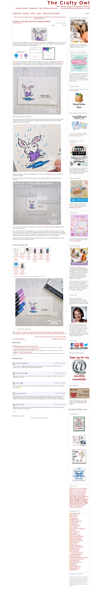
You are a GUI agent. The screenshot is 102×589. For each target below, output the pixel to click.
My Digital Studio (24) (76, 539)
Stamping (63, 336)
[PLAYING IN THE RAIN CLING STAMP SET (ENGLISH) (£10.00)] (16, 247)
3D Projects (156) (75, 513)
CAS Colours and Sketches (47, 333)
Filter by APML (55, 13)
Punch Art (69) (74, 551)
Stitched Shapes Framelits (75, 504)
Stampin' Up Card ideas (39, 332)
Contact (39, 13)
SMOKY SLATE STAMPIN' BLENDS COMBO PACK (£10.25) (22, 271)
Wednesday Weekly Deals (75, 507)
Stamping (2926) (75, 560)
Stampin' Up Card (27, 332)
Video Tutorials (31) (76, 566)
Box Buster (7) (74, 515)
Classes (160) (74, 522)
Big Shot (71, 489)
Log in (87, 13)
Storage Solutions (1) (76, 562)
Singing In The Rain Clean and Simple (22, 352)
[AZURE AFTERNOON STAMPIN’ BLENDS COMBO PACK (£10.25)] (48, 247)
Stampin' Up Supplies (51, 332)
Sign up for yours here (75, 207)
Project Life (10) (75, 548)
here (75, 81)
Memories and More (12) (77, 536)
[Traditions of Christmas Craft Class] (79, 165)
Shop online (61, 332)
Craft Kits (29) (74, 524)
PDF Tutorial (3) (75, 542)
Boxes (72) (73, 516)
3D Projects (72, 488)
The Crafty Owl (68, 2)
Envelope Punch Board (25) (78, 528)
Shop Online (42, 336)
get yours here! (77, 241)
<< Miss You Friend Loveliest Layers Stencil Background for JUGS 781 (31, 17)
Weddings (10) (74, 569)
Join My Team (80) (75, 534)
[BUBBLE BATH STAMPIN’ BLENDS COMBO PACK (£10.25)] (41, 247)
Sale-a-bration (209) (78, 553)
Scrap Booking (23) (76, 554)
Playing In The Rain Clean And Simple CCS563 (31, 21)
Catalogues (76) (75, 519)
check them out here (78, 135)
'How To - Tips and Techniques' (47, 227)
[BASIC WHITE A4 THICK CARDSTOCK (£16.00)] (22, 247)
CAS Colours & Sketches (38, 42)
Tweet (64, 25)
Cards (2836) (74, 518)
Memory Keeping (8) (76, 537)
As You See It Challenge (81, 488)
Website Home (17, 13)
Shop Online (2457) (76, 556)
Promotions (83, 494)
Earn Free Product (77, 492)
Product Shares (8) (76, 545)
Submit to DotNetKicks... (19, 339)
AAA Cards (50, 174)
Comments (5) (62, 339)
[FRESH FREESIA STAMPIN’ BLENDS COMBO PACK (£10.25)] (35, 247)
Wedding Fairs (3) (75, 568)
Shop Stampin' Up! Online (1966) (79, 557)
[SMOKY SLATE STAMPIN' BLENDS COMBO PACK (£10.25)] (22, 262)
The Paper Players (80, 506)
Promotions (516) (75, 550)
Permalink (54, 339)
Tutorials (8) (74, 565)
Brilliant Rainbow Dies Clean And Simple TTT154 (25, 346)
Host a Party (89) (75, 531)
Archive (33, 13)
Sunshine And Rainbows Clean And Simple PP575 (26, 349)
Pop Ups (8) (74, 544)
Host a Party (77, 494)
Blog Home (26, 13)
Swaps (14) (74, 563)
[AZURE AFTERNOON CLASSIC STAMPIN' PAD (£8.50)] (16, 262)
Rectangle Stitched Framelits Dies (77, 495)
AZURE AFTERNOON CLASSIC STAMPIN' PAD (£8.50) (16, 271)
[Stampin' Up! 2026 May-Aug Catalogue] (79, 42)
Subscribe (46, 13)
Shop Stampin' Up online (19, 333)
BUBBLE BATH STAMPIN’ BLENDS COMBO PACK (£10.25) (41, 256)
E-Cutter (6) (75, 527)
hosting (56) (74, 533)
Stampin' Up (19, 332)
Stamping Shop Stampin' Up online (78, 503)
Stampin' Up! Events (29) (77, 559)
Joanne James (18, 23)
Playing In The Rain (60, 333)
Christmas (71, 491)
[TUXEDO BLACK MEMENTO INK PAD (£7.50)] (29, 247)
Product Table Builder (21, 276)
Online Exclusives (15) (76, 540)
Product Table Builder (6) (77, 547)
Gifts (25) (73, 530)
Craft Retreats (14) (75, 525)
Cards (36, 336)
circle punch (78, 491)
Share (53, 25)
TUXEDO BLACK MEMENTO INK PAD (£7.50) (28, 256)
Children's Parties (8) (76, 521)
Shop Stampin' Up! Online (33, 333)
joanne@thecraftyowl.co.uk (75, 8)
